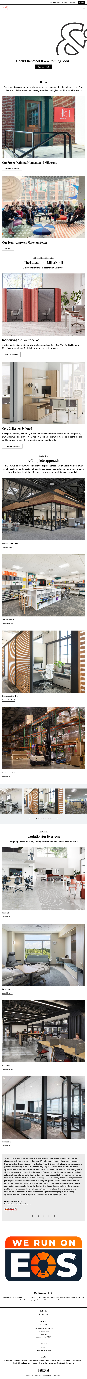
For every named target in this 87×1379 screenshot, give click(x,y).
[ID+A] (5, 8)
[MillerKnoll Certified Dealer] (43, 1370)
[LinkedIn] (43, 1314)
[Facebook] (39, 1314)
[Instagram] (47, 1314)
